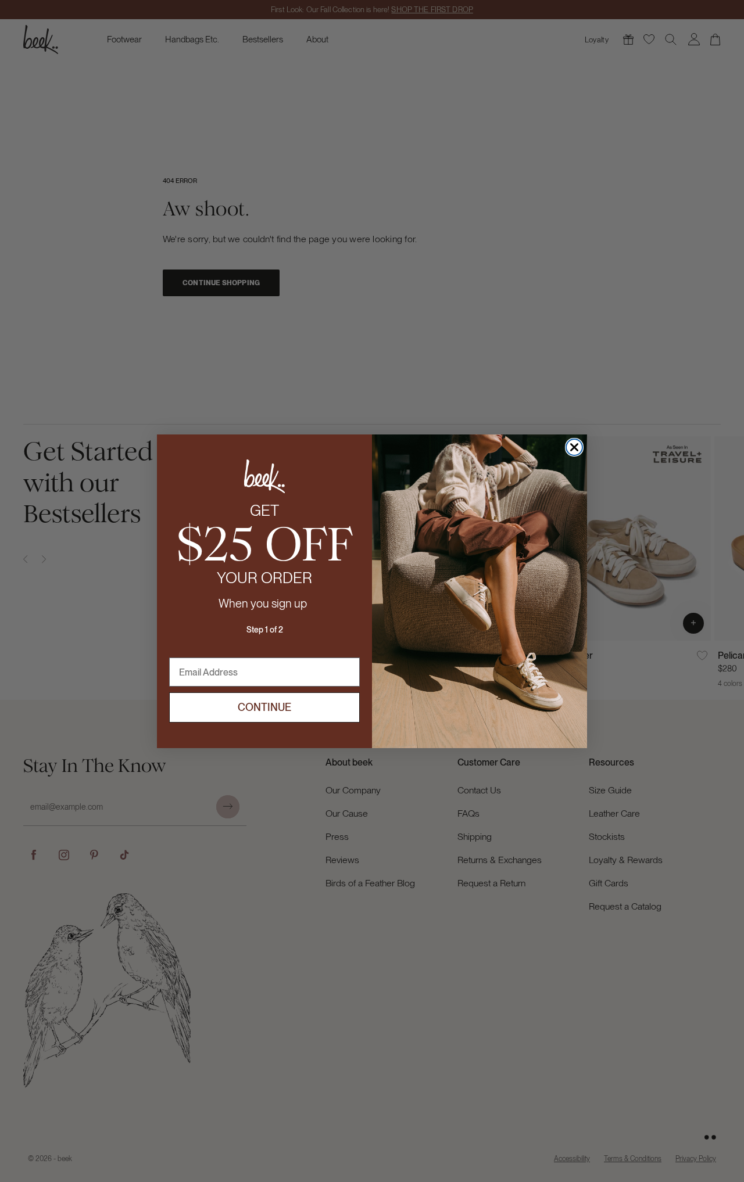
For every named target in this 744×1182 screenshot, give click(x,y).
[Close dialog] (574, 447)
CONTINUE (264, 707)
